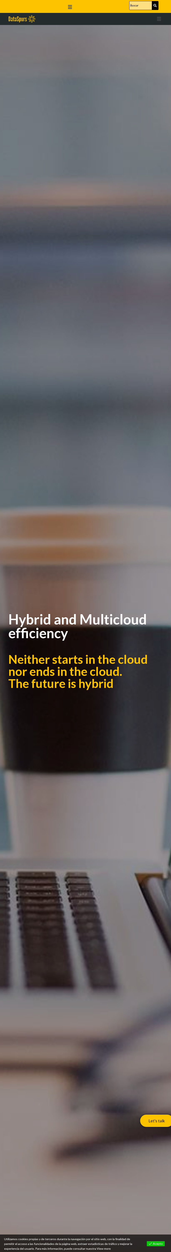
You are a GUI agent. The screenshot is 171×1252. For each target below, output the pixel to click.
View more (104, 1248)
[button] (69, 7)
